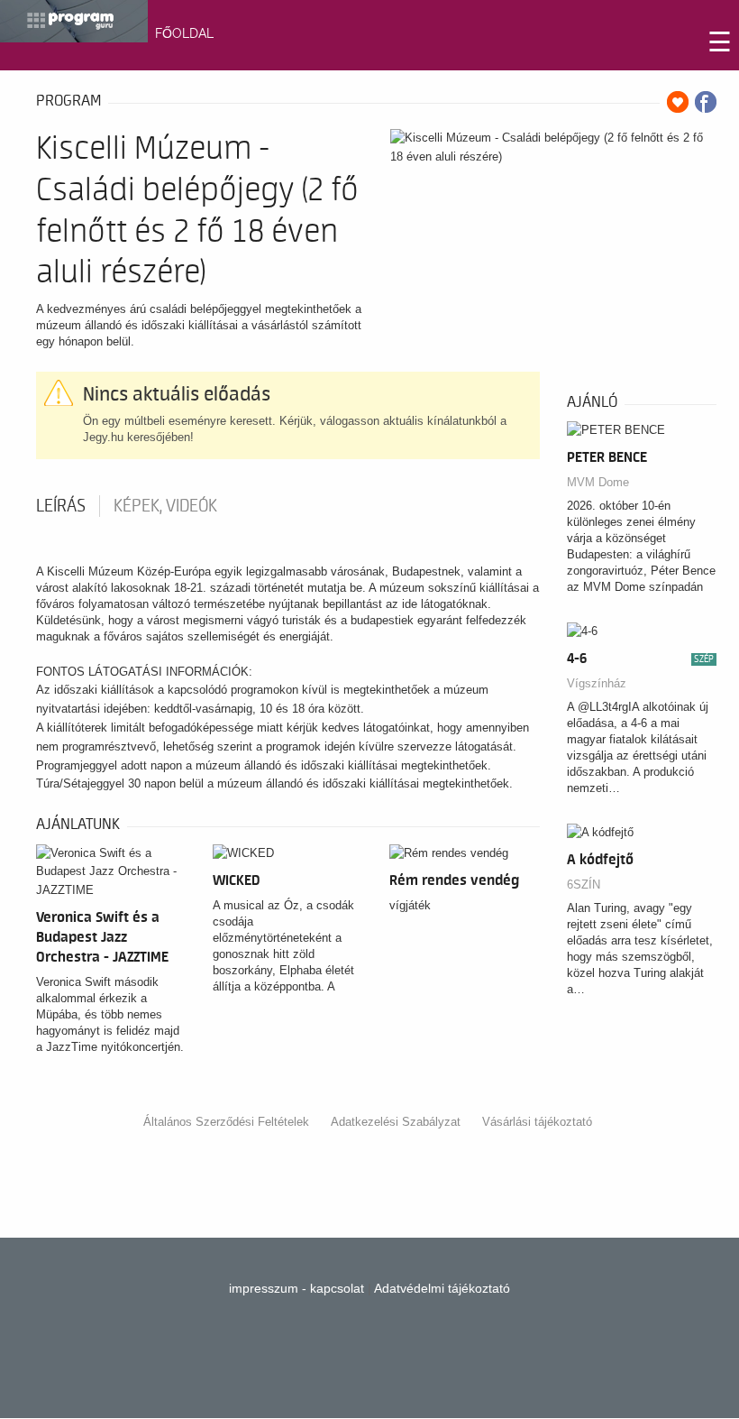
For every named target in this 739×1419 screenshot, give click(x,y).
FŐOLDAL (184, 33)
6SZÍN (583, 884)
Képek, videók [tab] (165, 506)
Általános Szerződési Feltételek (226, 1122)
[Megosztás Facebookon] (705, 102)
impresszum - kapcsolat (296, 1288)
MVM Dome (598, 482)
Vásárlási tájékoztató (537, 1122)
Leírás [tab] (61, 506)
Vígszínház (596, 683)
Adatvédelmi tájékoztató (442, 1288)
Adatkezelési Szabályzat (396, 1122)
